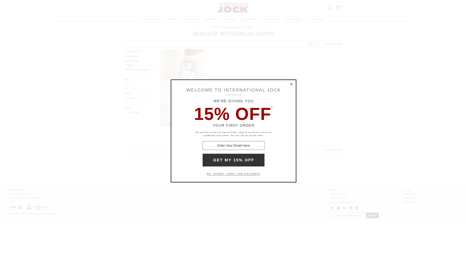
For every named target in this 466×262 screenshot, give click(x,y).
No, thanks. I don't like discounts (233, 174)
